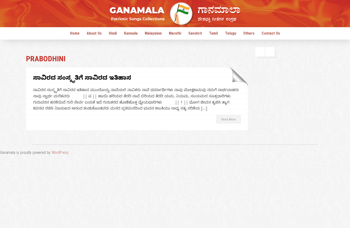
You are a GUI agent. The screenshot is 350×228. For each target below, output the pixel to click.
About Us (94, 34)
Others (249, 34)
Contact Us (271, 34)
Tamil (213, 34)
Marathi (175, 34)
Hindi (113, 34)
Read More (228, 120)
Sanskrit (195, 34)
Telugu (230, 34)
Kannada (131, 34)
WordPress (60, 153)
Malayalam (153, 34)
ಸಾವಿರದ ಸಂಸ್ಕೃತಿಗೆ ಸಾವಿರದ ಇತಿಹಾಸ (82, 79)
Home (75, 34)
